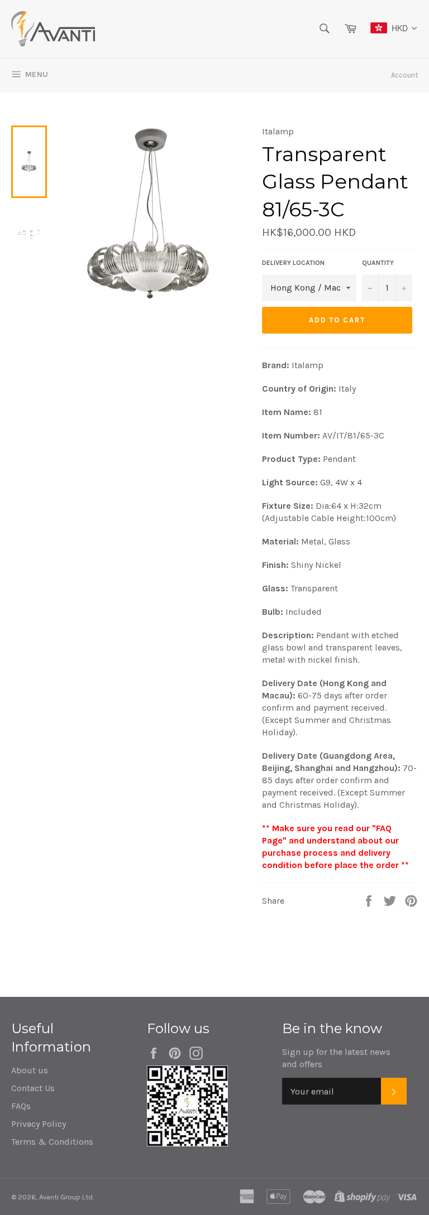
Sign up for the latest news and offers (336, 1058)
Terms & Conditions (52, 1141)
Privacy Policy (38, 1123)
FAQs (21, 1106)
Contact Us (33, 1088)
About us (29, 1070)
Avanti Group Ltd (66, 1197)
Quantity (378, 263)
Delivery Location (293, 263)
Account (404, 75)
